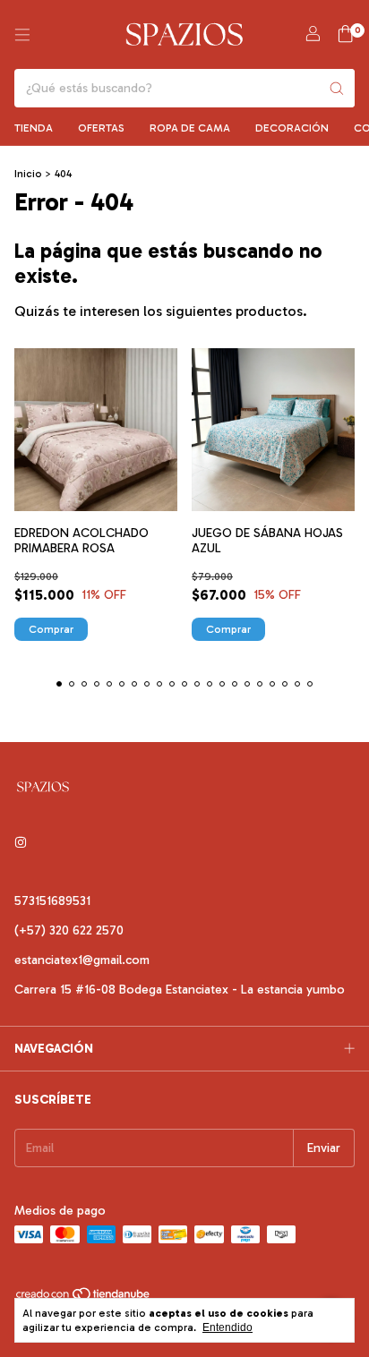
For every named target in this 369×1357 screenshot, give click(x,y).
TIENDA (33, 128)
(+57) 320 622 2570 (69, 930)
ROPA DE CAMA (190, 128)
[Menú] (22, 35)
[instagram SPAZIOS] (20, 842)
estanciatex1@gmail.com (82, 960)
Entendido (227, 1327)
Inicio (28, 173)
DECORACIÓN (292, 128)
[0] (345, 35)
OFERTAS (101, 128)
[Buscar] (337, 88)
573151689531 (52, 901)
